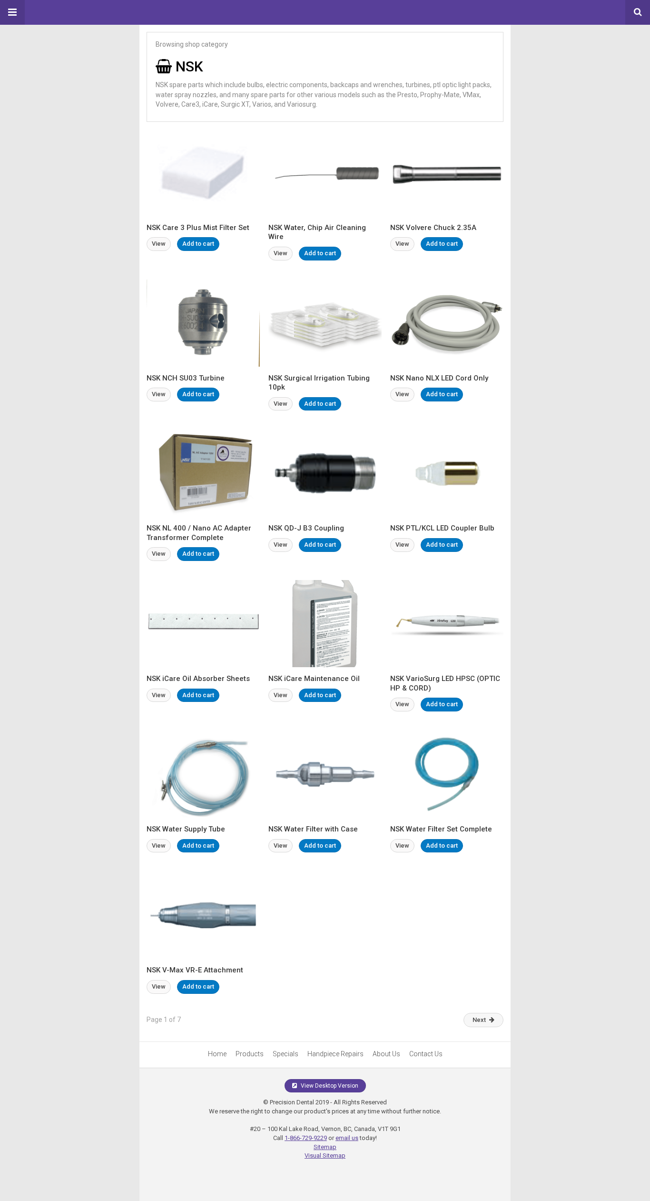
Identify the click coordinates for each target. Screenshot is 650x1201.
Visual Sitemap (325, 1155)
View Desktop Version (328, 1085)
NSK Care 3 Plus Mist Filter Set (198, 227)
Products (250, 1054)
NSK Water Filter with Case (313, 829)
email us (346, 1137)
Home (217, 1054)
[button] (12, 12)
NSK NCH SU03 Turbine (186, 378)
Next (479, 1019)
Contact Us (426, 1054)
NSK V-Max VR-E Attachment (195, 970)
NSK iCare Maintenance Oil (314, 678)
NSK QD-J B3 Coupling (306, 528)
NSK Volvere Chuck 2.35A (433, 227)
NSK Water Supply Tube (186, 829)
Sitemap (325, 1147)
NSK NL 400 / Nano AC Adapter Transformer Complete (199, 533)
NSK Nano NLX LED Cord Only (439, 378)
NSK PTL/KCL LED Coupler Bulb (442, 528)
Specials (285, 1054)
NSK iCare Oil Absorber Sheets (198, 678)
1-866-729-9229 (306, 1137)
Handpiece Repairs (335, 1054)
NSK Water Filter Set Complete (441, 829)
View (159, 243)
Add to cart (198, 243)
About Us (386, 1054)
